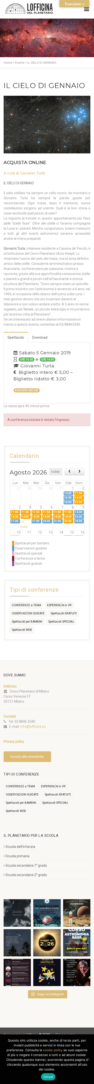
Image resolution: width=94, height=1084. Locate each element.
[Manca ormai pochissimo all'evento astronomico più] (46, 942)
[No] (88, 1059)
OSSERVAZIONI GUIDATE (28, 613)
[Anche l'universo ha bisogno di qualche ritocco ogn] (46, 972)
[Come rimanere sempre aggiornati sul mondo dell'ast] (17, 972)
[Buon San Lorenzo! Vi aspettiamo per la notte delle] (17, 942)
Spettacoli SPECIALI (61, 621)
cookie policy (52, 1050)
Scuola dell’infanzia (20, 847)
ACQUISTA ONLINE (25, 162)
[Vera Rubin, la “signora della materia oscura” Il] (76, 972)
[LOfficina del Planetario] (29, 8)
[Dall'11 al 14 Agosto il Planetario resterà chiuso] (76, 912)
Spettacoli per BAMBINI (27, 621)
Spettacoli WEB (22, 629)
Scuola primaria (17, 856)
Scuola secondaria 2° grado (26, 875)
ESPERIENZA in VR (59, 605)
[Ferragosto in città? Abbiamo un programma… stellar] (46, 912)
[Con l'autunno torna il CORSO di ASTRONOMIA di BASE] (76, 942)
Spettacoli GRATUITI (64, 613)
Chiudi (48, 1077)
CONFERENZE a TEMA (26, 605)
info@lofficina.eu (33, 726)
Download (39, 337)
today (55, 471)
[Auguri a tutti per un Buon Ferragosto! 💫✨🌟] (17, 912)
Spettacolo (15, 337)
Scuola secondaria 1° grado (26, 865)
